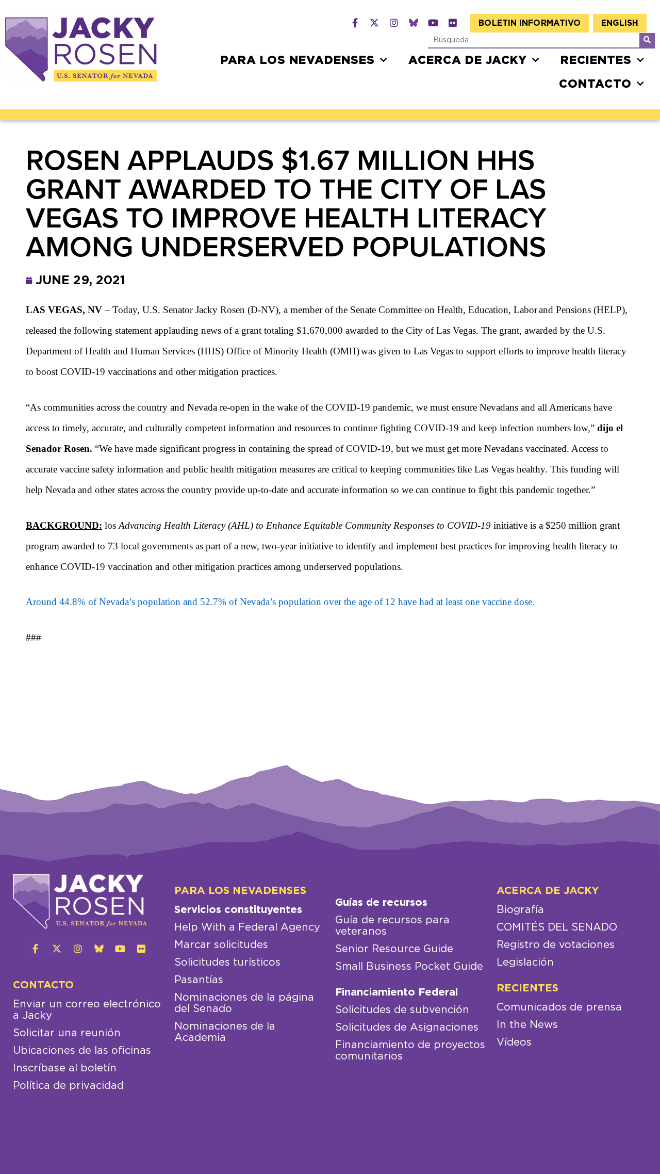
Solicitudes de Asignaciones (406, 1027)
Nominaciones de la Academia (224, 1032)
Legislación (525, 962)
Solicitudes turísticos (227, 962)
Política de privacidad (68, 1086)
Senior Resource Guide (394, 949)
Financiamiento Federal (396, 992)
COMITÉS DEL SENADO (557, 927)
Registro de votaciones (556, 945)
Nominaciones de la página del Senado (244, 1003)
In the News (527, 1025)
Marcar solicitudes (221, 945)
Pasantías (198, 980)
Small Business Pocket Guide (409, 966)
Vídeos (514, 1042)
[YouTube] (433, 22)
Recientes (596, 60)
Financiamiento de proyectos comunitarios (410, 1051)
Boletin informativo (529, 23)
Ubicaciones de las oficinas (82, 1051)
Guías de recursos (381, 903)
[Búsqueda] (647, 40)
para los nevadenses (298, 60)
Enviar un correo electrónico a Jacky (87, 1010)
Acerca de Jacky (467, 60)
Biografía (520, 910)
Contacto (595, 84)
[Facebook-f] (354, 22)
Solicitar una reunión (67, 1033)
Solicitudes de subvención (402, 1010)
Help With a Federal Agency (247, 927)
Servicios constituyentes (238, 910)
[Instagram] (394, 22)
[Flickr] (452, 22)
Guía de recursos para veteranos (392, 926)
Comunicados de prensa (559, 1007)
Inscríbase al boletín (65, 1068)
